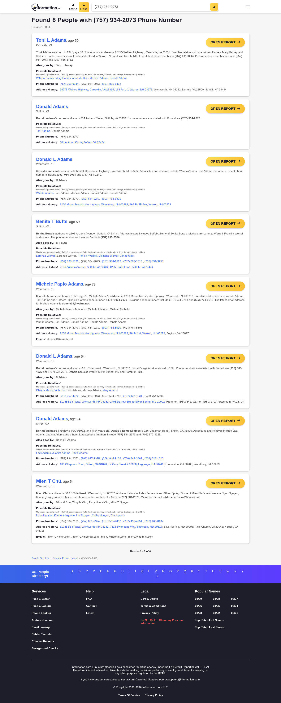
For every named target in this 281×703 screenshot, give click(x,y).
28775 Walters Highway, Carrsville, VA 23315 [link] (87, 89)
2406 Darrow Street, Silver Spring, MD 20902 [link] (137, 401)
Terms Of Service (129, 695)
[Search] (214, 7)
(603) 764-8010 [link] (111, 327)
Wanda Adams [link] (45, 192)
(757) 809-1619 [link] (132, 261)
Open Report (223, 42)
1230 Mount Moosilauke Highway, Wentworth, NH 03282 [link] (94, 204)
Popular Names (207, 591)
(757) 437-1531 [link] (132, 395)
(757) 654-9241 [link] (90, 198)
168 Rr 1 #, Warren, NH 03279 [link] (133, 89)
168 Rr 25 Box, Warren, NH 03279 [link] (150, 204)
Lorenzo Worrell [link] (45, 255)
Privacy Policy (149, 612)
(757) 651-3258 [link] (154, 261)
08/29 (198, 598)
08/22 (216, 612)
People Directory (40, 558)
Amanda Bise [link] (80, 78)
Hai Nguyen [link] (83, 515)
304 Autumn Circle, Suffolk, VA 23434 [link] (82, 142)
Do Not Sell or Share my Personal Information (162, 621)
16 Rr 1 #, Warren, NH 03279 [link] (147, 333)
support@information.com (184, 679)
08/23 (198, 612)
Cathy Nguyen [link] (100, 515)
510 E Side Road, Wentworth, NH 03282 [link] (84, 401)
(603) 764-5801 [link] (111, 198)
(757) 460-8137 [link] (154, 521)
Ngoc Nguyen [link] (44, 515)
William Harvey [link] (45, 78)
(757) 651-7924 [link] (90, 521)
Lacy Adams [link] (43, 452)
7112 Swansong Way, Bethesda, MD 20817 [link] (136, 526)
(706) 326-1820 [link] (154, 458)
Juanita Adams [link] (61, 452)
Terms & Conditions (153, 605)
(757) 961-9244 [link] (69, 83)
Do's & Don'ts (149, 598)
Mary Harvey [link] (63, 78)
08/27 (234, 598)
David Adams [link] (80, 452)
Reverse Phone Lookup (65, 558)
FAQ (89, 598)
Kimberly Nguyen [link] (64, 515)
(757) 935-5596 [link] (69, 261)
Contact (91, 605)
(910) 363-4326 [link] (69, 395)
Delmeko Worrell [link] (108, 255)
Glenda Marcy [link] (44, 390)
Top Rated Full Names (209, 620)
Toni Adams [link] (43, 130)
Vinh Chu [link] (60, 390)
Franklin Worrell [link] (87, 255)
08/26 (198, 605)
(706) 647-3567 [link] (132, 458)
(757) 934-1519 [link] (111, 261)
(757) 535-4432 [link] (111, 521)
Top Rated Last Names (209, 627)
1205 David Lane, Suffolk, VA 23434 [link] (131, 267)
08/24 (234, 605)
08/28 (216, 598)
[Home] (46, 7)
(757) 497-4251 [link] (132, 521)
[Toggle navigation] (248, 7)
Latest (90, 612)
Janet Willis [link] (127, 255)
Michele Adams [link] (99, 78)
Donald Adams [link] (118, 78)
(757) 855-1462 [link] (111, 83)
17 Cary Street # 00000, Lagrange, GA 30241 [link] (135, 464)
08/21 (234, 612)
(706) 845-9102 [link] (111, 458)
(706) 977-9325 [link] (90, 458)
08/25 (216, 605)
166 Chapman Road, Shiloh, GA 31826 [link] (83, 464)
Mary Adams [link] (110, 390)
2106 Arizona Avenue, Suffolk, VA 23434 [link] (84, 267)
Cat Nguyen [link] (118, 515)
